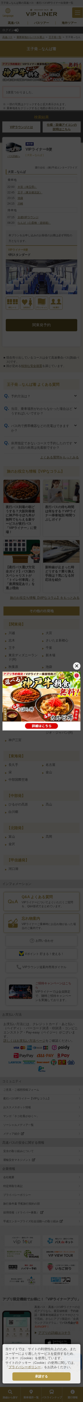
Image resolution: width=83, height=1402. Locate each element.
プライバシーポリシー (25, 1367)
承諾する (41, 1376)
